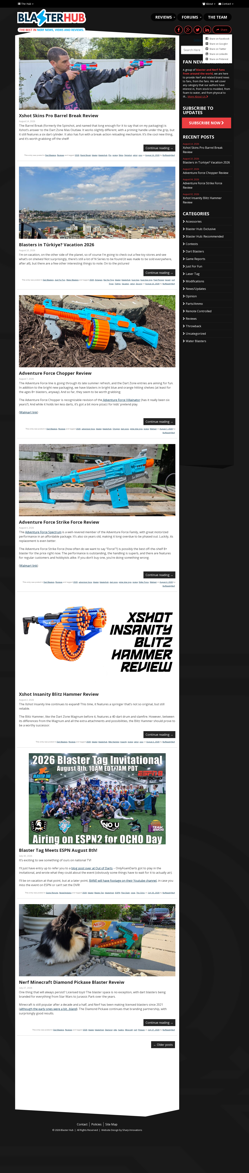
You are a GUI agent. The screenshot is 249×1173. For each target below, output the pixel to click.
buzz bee (135, 280)
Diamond (108, 1030)
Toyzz (111, 284)
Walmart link (28, 412)
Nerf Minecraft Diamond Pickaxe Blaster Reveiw (71, 982)
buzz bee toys (146, 280)
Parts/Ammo (194, 304)
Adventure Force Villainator (121, 400)
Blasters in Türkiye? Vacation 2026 (56, 245)
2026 (77, 155)
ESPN (117, 893)
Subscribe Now (205, 122)
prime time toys (136, 429)
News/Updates (65, 893)
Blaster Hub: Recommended (204, 236)
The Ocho (140, 893)
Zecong (139, 284)
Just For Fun (60, 280)
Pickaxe (141, 1030)
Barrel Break (85, 155)
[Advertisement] (97, 1082)
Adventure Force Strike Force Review (59, 522)
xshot (135, 155)
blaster (94, 155)
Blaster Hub (51, 18)
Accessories (194, 221)
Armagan (98, 280)
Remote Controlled (198, 311)
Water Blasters (72, 280)
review (115, 155)
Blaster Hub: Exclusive (201, 229)
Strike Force (144, 582)
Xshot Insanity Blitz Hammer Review (59, 694)
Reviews (163, 17)
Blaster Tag (99, 893)
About (209, 3)
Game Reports (52, 893)
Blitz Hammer (113, 742)
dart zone (125, 429)
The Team (217, 17)
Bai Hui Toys (109, 280)
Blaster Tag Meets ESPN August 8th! (58, 850)
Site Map (111, 1124)
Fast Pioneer (158, 280)
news (133, 893)
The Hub (25, 3)
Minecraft (129, 1030)
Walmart (153, 429)
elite (115, 1030)
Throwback (193, 326)
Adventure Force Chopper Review (55, 373)
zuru (140, 155)
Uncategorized (196, 334)
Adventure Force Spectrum (43, 532)
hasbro (121, 1030)
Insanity (123, 742)
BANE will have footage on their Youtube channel (123, 881)
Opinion (191, 296)
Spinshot (128, 155)
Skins (121, 155)
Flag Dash (125, 893)
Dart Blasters (50, 155)
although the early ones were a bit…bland (48, 1009)
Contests (192, 244)
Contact (226, 3)
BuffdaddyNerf (169, 155)
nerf (173, 280)
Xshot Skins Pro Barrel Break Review (58, 115)
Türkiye (118, 284)
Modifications (195, 281)
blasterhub (102, 155)
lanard (167, 280)
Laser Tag (193, 274)
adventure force (88, 429)
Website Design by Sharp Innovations (121, 1130)
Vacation (125, 284)
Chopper (116, 429)
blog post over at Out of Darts (92, 868)
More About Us (197, 96)
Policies (96, 1124)
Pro (109, 155)
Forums (190, 17)
